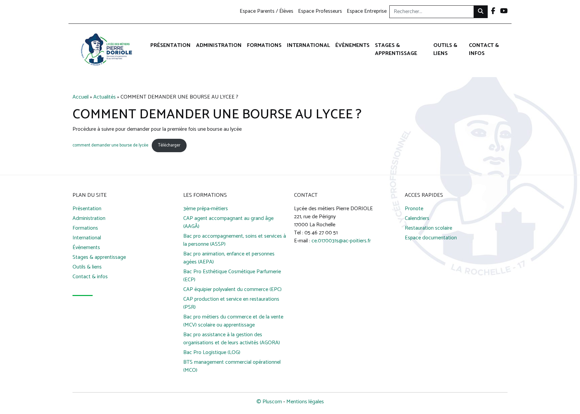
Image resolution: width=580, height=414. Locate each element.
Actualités (104, 97)
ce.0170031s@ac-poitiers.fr (341, 240)
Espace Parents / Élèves (266, 11)
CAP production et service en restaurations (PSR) (231, 303)
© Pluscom (269, 401)
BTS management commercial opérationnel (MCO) (232, 366)
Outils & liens (445, 49)
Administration (219, 45)
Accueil (80, 97)
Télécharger (169, 145)
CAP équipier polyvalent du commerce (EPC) (232, 290)
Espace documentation (431, 238)
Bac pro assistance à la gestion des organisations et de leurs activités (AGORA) (231, 339)
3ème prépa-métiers (205, 209)
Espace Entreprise (367, 11)
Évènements (352, 45)
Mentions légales (305, 401)
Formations (264, 45)
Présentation (170, 45)
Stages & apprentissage (396, 49)
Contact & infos (484, 49)
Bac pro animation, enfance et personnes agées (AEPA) (229, 258)
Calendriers (417, 219)
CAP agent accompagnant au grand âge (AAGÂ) (228, 223)
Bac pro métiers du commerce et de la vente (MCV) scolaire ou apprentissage (233, 321)
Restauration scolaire (428, 228)
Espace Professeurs (320, 11)
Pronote (414, 209)
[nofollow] (493, 11)
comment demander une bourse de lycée (110, 145)
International (308, 45)
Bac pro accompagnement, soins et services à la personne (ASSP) (234, 240)
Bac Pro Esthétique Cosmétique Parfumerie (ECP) (232, 276)
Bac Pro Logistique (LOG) (211, 353)
